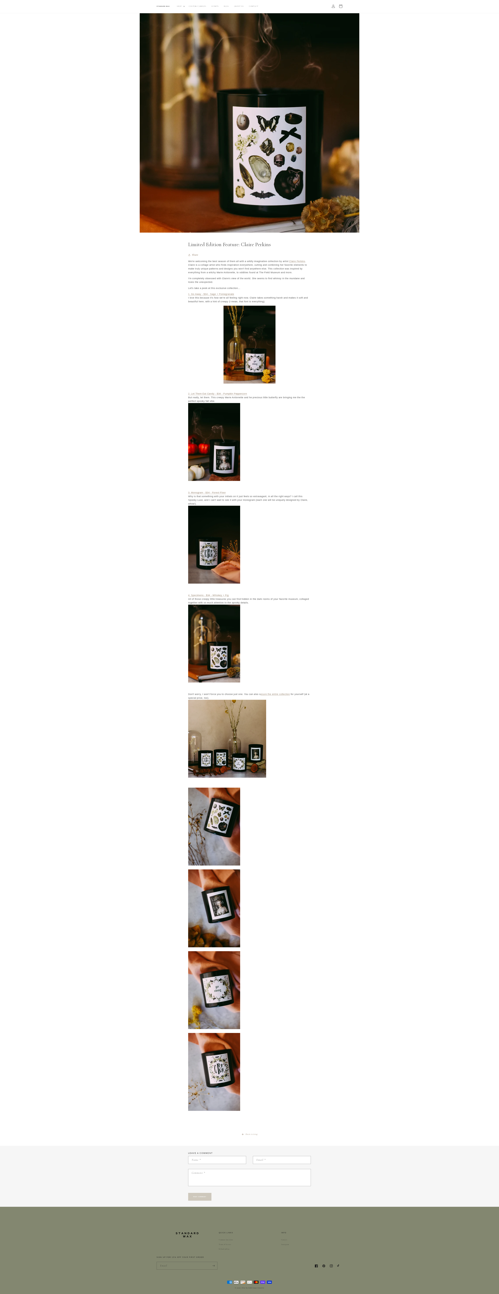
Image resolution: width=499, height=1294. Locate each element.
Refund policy (224, 1249)
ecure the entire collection (275, 694)
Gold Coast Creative (256, 1288)
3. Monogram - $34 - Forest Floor (207, 492)
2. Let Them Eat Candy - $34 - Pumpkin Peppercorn (217, 393)
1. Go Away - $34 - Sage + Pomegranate (211, 294)
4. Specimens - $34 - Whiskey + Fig (208, 595)
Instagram (285, 1244)
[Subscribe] (213, 1266)
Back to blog (252, 1134)
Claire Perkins (297, 261)
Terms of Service (225, 1244)
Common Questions (226, 1240)
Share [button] (195, 254)
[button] (158, 10)
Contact (284, 1240)
